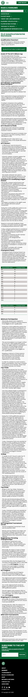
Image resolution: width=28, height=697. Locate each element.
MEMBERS (4, 670)
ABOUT (4, 668)
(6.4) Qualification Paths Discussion (13, 35)
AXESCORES (5, 684)
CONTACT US (6, 682)
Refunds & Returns (8, 679)
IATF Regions (14, 564)
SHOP (3, 677)
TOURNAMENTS (6, 672)
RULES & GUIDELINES (8, 675)
